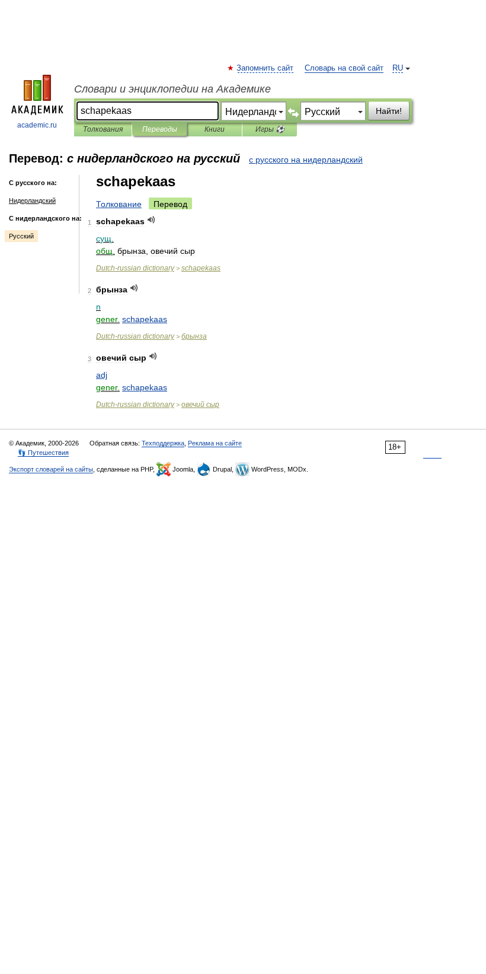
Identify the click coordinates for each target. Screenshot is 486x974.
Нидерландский (32, 200)
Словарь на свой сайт (344, 68)
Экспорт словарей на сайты (51, 469)
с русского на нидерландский (306, 159)
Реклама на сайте (215, 443)
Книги (214, 129)
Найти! (389, 111)
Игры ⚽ (269, 129)
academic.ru (37, 125)
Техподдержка (163, 443)
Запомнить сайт (265, 68)
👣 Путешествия (43, 452)
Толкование (119, 204)
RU (397, 68)
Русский (21, 236)
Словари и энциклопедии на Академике (172, 89)
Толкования (103, 129)
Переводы (159, 129)
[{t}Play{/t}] (151, 219)
